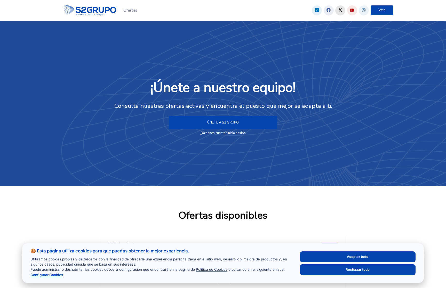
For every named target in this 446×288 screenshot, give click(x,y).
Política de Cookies (211, 269)
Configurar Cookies (46, 275)
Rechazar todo (358, 269)
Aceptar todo (357, 256)
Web (382, 10)
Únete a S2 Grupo (223, 122)
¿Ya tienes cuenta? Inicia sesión (223, 133)
